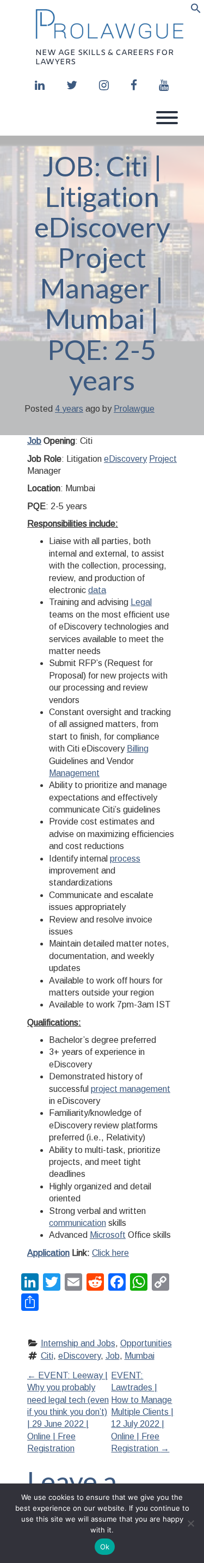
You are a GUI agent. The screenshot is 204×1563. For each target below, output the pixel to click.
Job (34, 440)
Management (74, 773)
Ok (105, 1546)
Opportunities (146, 1343)
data (97, 590)
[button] (195, 10)
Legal (141, 602)
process (125, 858)
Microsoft (108, 1235)
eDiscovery (125, 458)
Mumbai (139, 1355)
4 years (69, 408)
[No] (190, 1523)
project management (130, 1089)
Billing (138, 748)
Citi (47, 1355)
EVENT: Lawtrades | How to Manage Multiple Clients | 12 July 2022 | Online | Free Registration (142, 1412)
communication (77, 1223)
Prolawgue (134, 408)
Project (163, 458)
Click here (110, 1252)
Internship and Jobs (78, 1343)
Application (48, 1252)
